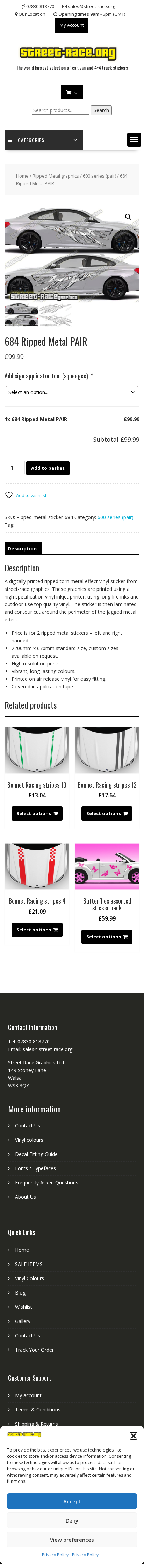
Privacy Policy (55, 1555)
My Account (72, 25)
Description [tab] (22, 548)
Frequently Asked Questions (46, 1182)
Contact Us (27, 1125)
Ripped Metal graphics (56, 176)
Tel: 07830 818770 (29, 1041)
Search (101, 110)
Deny (72, 1520)
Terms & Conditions (37, 1409)
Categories (31, 139)
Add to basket (48, 468)
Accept (72, 1501)
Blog (20, 1292)
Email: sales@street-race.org (40, 1049)
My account (28, 1395)
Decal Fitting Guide (36, 1154)
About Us (25, 1197)
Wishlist (23, 1307)
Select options (33, 813)
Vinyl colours (29, 1139)
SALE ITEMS (29, 1264)
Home (22, 176)
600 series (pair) (99, 176)
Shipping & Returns (36, 1424)
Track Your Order (34, 1349)
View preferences (72, 1539)
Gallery (22, 1321)
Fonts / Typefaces (35, 1168)
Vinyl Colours (29, 1278)
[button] (133, 1435)
